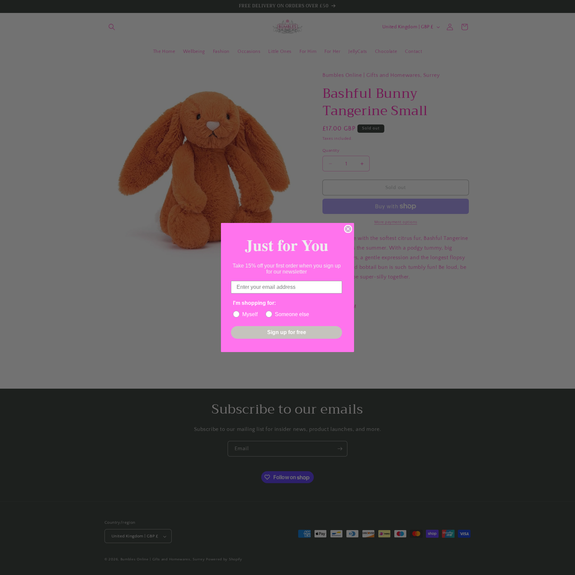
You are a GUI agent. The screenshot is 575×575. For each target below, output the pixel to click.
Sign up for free (286, 332)
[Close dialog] (348, 229)
